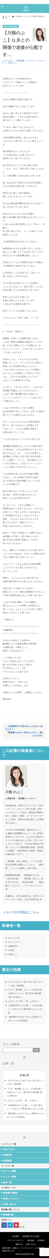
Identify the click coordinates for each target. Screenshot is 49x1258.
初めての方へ (9, 1149)
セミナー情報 (9, 1177)
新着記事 (7, 1155)
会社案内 (15, 1236)
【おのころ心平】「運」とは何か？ (23, 1001)
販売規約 (31, 1240)
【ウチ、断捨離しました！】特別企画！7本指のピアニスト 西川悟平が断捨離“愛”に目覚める (25, 993)
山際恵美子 (13, 946)
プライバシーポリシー (15, 1240)
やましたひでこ (15, 942)
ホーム (7, 16)
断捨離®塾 (8, 1215)
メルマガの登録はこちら (21, 912)
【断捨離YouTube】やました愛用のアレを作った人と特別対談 (25, 1019)
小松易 (11, 950)
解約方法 (19, 1244)
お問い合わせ (9, 1204)
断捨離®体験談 (10, 1193)
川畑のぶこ (12, 63)
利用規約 (41, 1240)
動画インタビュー (11, 1198)
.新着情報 (20, 61)
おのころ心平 (14, 938)
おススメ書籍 (9, 1171)
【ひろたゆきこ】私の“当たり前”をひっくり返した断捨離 (25, 984)
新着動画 (7, 1160)
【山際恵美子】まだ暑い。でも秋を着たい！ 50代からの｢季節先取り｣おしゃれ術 (25, 1009)
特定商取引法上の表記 (30, 1236)
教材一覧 (7, 1182)
